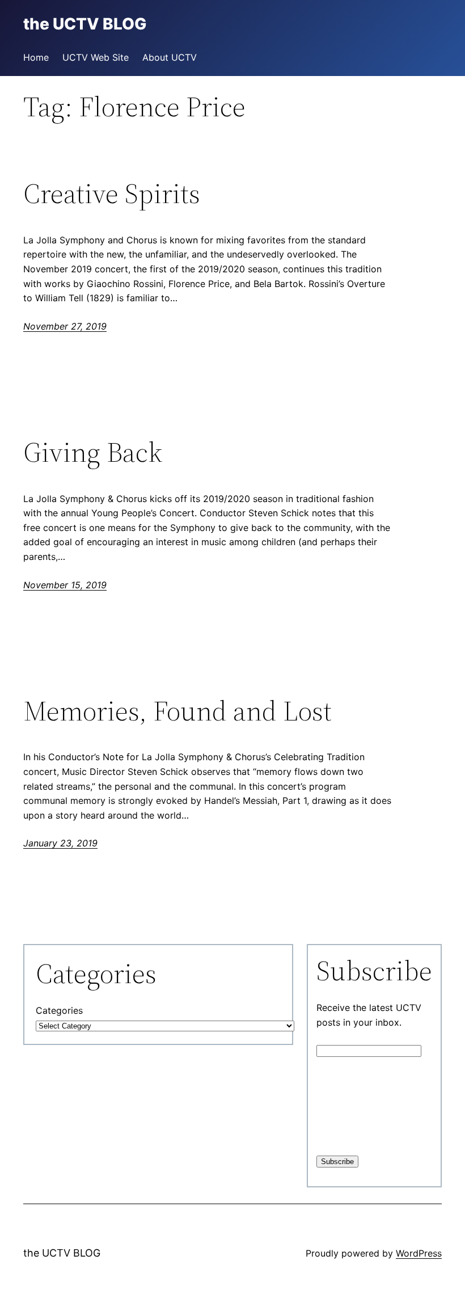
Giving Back (92, 452)
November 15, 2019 (65, 585)
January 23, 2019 (60, 843)
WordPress (419, 1253)
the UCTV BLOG (61, 1253)
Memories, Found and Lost (177, 711)
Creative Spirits (111, 194)
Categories (59, 1010)
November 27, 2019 (65, 326)
